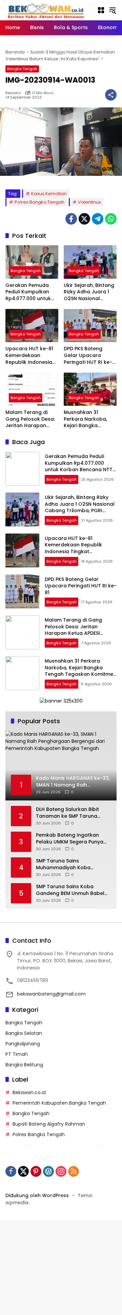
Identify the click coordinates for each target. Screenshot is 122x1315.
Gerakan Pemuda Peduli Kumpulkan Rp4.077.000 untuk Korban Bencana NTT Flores (31, 292)
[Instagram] (61, 1171)
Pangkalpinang (22, 1043)
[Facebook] (71, 219)
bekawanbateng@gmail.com (51, 993)
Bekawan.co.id (29, 1092)
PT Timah (16, 1054)
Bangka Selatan (23, 1033)
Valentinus (89, 202)
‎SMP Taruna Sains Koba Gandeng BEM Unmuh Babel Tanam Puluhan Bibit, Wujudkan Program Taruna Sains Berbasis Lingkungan (70, 890)
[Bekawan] (47, 9)
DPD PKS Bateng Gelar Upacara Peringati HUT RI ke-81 (88, 356)
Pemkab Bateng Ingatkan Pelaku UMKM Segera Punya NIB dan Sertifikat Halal (69, 838)
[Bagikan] (111, 95)
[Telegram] (97, 219)
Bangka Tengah (22, 68)
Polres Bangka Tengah (39, 202)
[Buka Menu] (101, 10)
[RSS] (73, 1171)
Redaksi (13, 93)
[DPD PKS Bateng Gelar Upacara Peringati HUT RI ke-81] (90, 325)
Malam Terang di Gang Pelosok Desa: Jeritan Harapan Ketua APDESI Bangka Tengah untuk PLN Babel (31, 419)
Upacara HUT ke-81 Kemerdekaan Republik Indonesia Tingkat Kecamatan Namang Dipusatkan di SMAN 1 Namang (30, 356)
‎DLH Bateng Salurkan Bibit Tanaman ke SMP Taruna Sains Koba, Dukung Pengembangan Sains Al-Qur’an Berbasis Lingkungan (70, 812)
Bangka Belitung (24, 1064)
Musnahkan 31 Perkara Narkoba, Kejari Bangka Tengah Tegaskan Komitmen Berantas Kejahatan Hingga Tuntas (88, 419)
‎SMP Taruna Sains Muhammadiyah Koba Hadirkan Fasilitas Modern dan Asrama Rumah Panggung (73, 864)
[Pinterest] (35, 1171)
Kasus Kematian (49, 193)
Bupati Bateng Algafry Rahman (49, 1124)
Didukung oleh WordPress (37, 1195)
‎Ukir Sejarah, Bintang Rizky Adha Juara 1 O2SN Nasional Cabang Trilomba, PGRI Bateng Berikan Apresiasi (89, 292)
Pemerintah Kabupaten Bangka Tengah (59, 1103)
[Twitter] (84, 219)
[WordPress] (48, 1171)
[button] (112, 10)
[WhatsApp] (111, 219)
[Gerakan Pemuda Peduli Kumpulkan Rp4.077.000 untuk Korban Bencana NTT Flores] (31, 261)
